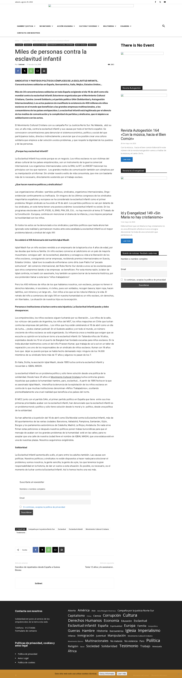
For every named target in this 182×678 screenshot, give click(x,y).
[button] (163, 26)
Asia (93, 610)
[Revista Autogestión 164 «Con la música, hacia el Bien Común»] (144, 110)
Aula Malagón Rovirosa (106, 611)
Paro (141, 641)
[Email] (37, 71)
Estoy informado (107, 673)
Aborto (72, 610)
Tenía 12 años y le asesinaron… (99, 567)
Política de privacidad (27, 654)
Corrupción (112, 615)
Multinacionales (96, 640)
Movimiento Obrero (75, 641)
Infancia (71, 635)
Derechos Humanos (85, 620)
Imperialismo (149, 630)
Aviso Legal (23, 658)
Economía (111, 620)
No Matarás (45, 26)
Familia (141, 625)
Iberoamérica (116, 631)
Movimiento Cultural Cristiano (97, 529)
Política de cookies (26, 662)
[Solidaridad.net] (91, 13)
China (89, 616)
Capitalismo (76, 615)
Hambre (88, 630)
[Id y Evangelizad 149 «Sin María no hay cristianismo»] (144, 193)
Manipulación (117, 635)
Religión (73, 646)
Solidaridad (109, 646)
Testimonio (92, 45)
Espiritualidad (116, 626)
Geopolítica (153, 626)
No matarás (116, 641)
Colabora (124, 26)
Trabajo (145, 646)
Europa (129, 625)
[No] (178, 673)
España (103, 625)
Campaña (26, 40)
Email (22, 498)
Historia (102, 630)
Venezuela (157, 646)
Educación (126, 620)
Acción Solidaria (65, 26)
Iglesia (130, 630)
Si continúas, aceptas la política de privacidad (44, 507)
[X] (160, 2)
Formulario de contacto (26, 630)
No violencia (130, 641)
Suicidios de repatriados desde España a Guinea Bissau (37, 568)
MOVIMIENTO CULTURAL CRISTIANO (61, 45)
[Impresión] (44, 71)
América (84, 610)
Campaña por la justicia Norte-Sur (41, 529)
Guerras (74, 630)
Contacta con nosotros (28, 33)
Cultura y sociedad (88, 26)
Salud (82, 646)
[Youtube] (165, 2)
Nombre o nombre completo (32, 489)
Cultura (130, 615)
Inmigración (85, 635)
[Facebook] (155, 2)
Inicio (17, 40)
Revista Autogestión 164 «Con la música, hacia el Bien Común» (143, 134)
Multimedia (108, 26)
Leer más (127, 159)
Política (153, 640)
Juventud (101, 635)
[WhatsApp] (31, 71)
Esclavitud (28, 45)
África (72, 650)
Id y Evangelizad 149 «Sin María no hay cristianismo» (142, 215)
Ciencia (97, 615)
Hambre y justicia (25, 26)
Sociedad (92, 645)
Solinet (21, 64)
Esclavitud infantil (40, 45)
